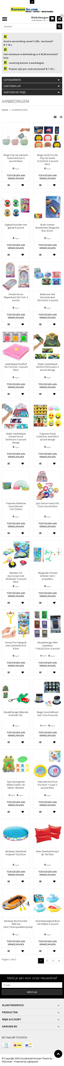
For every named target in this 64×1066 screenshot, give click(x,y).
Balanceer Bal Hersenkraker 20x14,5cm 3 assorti (47, 297)
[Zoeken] (59, 26)
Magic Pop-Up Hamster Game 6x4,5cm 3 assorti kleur (16, 158)
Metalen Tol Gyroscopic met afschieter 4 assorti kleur (16, 577)
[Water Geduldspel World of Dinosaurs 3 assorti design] (47, 333)
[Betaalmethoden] (6, 1045)
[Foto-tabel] (55, 117)
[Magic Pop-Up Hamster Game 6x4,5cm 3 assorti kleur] (16, 124)
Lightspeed (32, 1061)
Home (5, 109)
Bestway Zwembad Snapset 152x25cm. (16, 853)
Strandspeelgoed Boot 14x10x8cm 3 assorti (47, 923)
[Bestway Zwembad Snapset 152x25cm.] (16, 820)
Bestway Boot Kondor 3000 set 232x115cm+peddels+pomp (15, 924)
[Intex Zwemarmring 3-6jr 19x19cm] (47, 820)
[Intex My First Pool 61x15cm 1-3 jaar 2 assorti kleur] (47, 751)
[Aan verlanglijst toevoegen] (23, 185)
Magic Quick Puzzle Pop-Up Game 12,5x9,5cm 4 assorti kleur (47, 160)
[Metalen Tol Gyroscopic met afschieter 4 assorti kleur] (16, 542)
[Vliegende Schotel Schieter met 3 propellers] (47, 542)
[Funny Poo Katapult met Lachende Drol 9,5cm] (16, 611)
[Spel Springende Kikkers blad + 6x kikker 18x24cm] (16, 751)
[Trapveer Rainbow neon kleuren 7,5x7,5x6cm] (16, 472)
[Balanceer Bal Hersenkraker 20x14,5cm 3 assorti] (47, 263)
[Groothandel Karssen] (32, 9)
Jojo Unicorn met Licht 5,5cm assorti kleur (47, 505)
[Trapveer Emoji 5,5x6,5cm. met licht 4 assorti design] (47, 403)
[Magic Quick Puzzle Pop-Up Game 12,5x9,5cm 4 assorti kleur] (47, 124)
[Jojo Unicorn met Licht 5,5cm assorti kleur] (47, 472)
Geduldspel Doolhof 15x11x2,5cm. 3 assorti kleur (16, 367)
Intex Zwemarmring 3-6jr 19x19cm (47, 853)
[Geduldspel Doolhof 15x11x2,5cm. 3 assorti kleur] (16, 333)
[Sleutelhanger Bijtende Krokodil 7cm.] (16, 681)
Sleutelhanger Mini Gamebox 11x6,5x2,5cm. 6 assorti (47, 645)
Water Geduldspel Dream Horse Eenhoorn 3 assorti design (16, 438)
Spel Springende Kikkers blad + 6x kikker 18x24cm (16, 784)
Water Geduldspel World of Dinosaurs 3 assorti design (47, 367)
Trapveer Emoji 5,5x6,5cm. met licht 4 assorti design (47, 436)
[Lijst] (61, 117)
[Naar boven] (58, 1054)
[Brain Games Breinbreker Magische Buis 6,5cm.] (47, 194)
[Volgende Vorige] (59, 960)
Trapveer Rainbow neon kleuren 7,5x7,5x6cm (16, 506)
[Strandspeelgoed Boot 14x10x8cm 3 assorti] (47, 890)
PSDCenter (7, 1061)
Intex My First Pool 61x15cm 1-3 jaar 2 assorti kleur (47, 784)
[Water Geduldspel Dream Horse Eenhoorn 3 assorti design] (16, 403)
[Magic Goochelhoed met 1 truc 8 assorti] (47, 681)
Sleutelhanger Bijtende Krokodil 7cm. (16, 714)
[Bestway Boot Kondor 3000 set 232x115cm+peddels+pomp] (16, 890)
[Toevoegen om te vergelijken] (9, 185)
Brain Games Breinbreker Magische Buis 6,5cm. (47, 227)
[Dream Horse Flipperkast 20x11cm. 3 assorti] (16, 263)
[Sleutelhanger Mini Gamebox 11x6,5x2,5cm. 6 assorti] (47, 611)
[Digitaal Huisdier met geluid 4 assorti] (16, 194)
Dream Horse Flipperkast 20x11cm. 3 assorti (16, 297)
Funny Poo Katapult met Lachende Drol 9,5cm (15, 645)
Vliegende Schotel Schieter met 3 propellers (47, 575)
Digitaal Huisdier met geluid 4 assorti (16, 226)
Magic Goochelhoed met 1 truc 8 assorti (47, 714)
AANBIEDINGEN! (20, 109)
